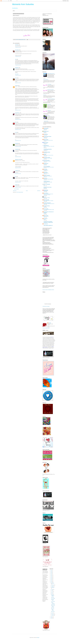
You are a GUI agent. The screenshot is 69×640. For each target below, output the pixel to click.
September (52, 587)
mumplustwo (45, 218)
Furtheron (16, 85)
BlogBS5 (45, 154)
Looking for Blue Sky (47, 181)
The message (53, 598)
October (52, 586)
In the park (52, 607)
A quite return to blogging (47, 197)
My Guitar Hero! (52, 600)
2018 (51, 572)
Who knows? (53, 611)
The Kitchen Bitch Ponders (47, 136)
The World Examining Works (48, 149)
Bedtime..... (49, 115)
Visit (46, 306)
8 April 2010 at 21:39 (18, 173)
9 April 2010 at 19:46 (18, 187)
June (52, 591)
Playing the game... (52, 595)
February (52, 614)
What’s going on (46, 143)
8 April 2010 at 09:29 (18, 82)
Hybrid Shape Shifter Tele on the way (48, 140)
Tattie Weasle (45, 172)
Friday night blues (45, 79)
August (52, 589)
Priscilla (45, 219)
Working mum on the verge (47, 187)
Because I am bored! (53, 606)
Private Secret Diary (47, 160)
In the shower (49, 84)
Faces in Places (46, 193)
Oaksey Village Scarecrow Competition (48, 200)
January (52, 615)
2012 (51, 579)
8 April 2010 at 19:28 (18, 156)
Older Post (38, 190)
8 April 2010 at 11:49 (18, 119)
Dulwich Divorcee (46, 145)
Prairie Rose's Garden (47, 157)
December (52, 583)
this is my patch (46, 208)
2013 (51, 578)
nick (15, 59)
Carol (16, 132)
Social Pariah (53, 604)
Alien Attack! (49, 104)
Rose (16, 122)
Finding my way (45, 137)
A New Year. (49, 110)
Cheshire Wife (46, 134)
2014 (51, 577)
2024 (51, 570)
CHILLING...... (45, 206)
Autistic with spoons (46, 216)
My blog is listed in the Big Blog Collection (48, 289)
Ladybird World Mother (47, 152)
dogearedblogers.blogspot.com (48, 225)
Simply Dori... (45, 178)
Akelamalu (16, 143)
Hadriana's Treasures (47, 175)
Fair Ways (45, 213)
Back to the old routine (50, 89)
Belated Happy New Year (50, 73)
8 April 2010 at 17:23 (18, 140)
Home (14, 10)
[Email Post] (27, 39)
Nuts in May (45, 169)
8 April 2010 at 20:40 (18, 167)
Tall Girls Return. (46, 121)
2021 (51, 571)
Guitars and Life (46, 139)
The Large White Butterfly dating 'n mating (49, 209)
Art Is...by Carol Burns (47, 166)
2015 (51, 576)
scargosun (16, 170)
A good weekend (52, 603)
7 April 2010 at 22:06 (18, 75)
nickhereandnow (46, 128)
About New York (46, 163)
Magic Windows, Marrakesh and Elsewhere (49, 203)
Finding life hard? (46, 131)
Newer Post (14, 190)
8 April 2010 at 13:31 (18, 129)
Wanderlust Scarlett (18, 159)
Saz (15, 176)
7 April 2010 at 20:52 (18, 47)
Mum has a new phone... (52, 609)
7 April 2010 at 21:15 (18, 56)
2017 (51, 573)
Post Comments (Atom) (20, 192)
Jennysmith (17, 149)
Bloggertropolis (46, 190)
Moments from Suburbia (23, 4)
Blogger (38, 637)
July (52, 590)
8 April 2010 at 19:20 (18, 146)
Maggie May (17, 67)
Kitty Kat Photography (47, 184)
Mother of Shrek (46, 215)
